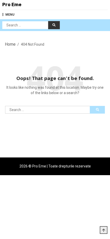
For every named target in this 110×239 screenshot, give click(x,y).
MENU (9, 14)
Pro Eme (11, 4)
